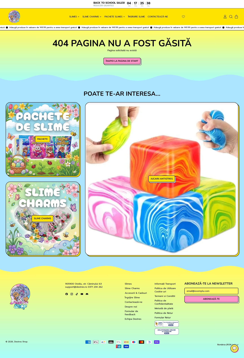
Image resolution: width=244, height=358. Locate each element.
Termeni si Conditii (165, 296)
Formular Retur (163, 317)
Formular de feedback (131, 313)
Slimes (128, 284)
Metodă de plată (164, 308)
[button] (231, 17)
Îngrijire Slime (136, 16)
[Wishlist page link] (183, 16)
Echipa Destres (133, 319)
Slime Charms (132, 288)
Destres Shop (20, 341)
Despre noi (131, 306)
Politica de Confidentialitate (164, 302)
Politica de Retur (164, 313)
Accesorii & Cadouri (136, 293)
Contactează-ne (158, 16)
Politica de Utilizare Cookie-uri (165, 290)
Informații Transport (165, 284)
